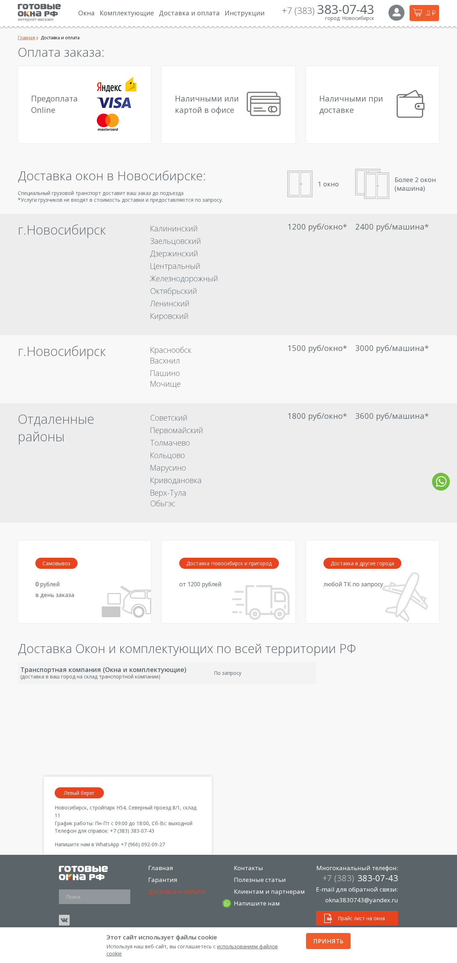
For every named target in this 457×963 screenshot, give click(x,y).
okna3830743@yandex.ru (361, 900)
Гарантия (162, 880)
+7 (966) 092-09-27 (143, 844)
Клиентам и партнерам (269, 891)
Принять (328, 941)
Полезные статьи (260, 880)
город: (333, 18)
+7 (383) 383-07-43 (132, 830)
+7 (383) (328, 10)
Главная (160, 868)
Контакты (248, 868)
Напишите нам (257, 903)
